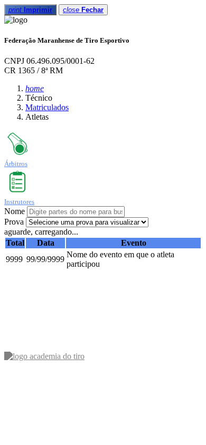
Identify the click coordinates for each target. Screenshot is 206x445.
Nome (14, 211)
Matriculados (47, 107)
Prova (14, 221)
